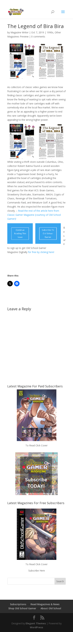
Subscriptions (18, 604)
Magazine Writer (20, 32)
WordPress (36, 627)
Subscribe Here (36, 570)
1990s (50, 32)
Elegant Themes (36, 623)
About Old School (51, 608)
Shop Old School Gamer (22, 608)
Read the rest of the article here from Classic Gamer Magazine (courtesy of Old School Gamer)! (34, 215)
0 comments (38, 36)
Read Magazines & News (45, 604)
